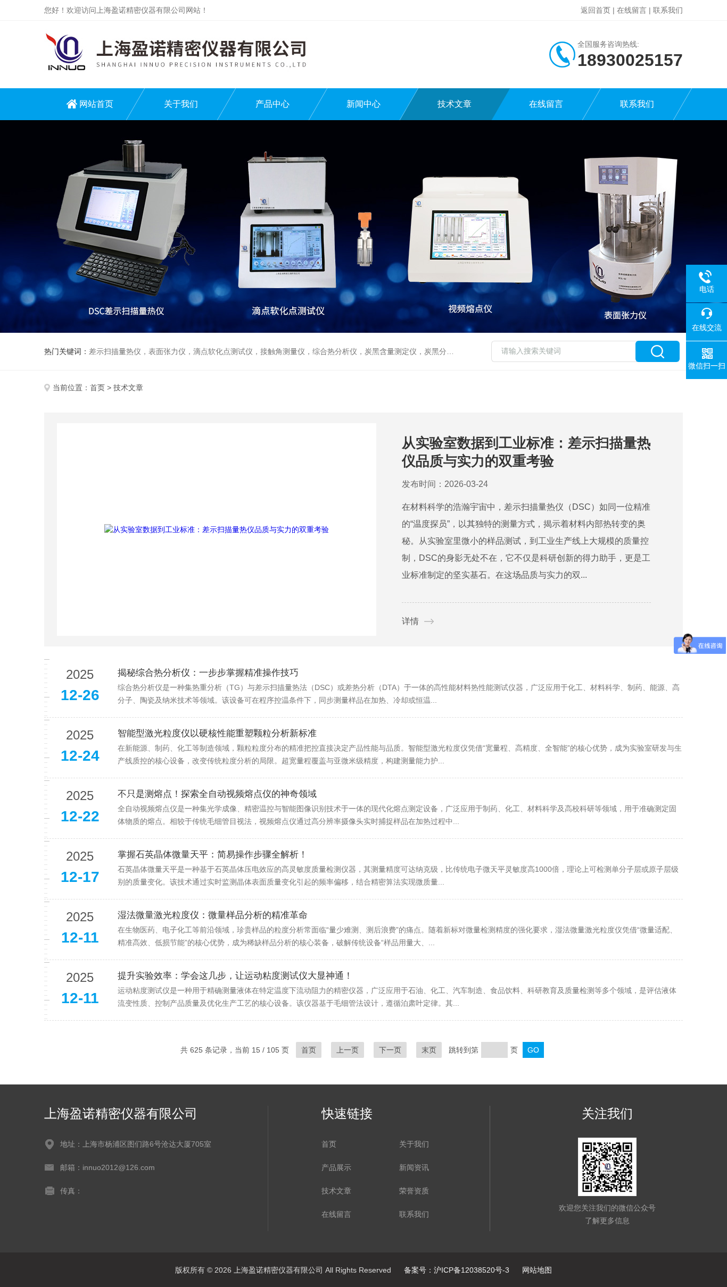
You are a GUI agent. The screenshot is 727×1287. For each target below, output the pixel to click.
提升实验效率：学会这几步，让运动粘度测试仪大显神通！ (235, 976)
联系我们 (668, 10)
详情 (410, 621)
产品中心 (272, 103)
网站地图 (537, 1270)
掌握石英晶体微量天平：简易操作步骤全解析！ (213, 854)
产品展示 (336, 1167)
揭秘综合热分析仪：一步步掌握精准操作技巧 (208, 673)
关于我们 (181, 103)
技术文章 (454, 103)
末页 (429, 1050)
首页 (97, 387)
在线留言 (632, 10)
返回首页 (595, 10)
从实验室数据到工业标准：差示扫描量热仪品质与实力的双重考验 (526, 452)
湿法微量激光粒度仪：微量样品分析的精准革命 (213, 915)
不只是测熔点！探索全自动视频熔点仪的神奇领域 (217, 794)
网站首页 (96, 103)
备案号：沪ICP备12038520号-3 (456, 1270)
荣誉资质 (414, 1191)
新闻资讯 (414, 1167)
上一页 (347, 1050)
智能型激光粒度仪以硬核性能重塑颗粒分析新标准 (217, 733)
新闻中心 (363, 103)
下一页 (390, 1050)
